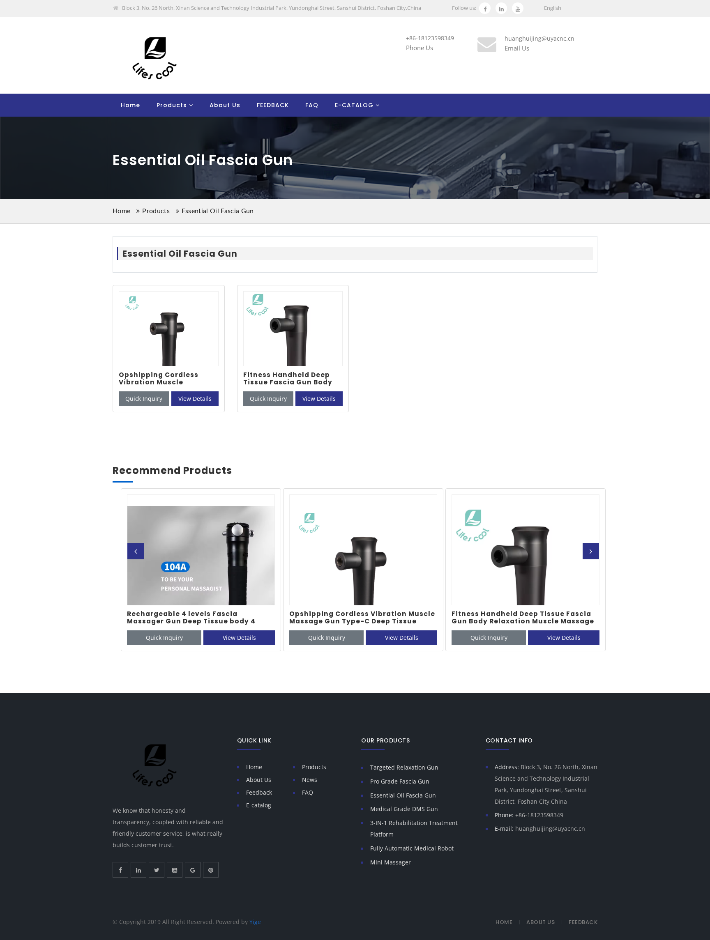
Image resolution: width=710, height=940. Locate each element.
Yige (255, 922)
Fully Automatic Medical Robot (412, 848)
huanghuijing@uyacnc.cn (550, 828)
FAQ (311, 105)
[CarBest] (154, 58)
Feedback (259, 792)
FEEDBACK (273, 105)
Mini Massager (390, 862)
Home (130, 105)
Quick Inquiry (143, 398)
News (309, 780)
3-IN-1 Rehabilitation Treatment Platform (414, 828)
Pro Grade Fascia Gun (399, 781)
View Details (195, 398)
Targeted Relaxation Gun (404, 767)
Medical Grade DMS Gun (404, 809)
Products (172, 105)
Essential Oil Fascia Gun (218, 211)
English (552, 7)
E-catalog (258, 805)
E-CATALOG (354, 105)
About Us (225, 105)
